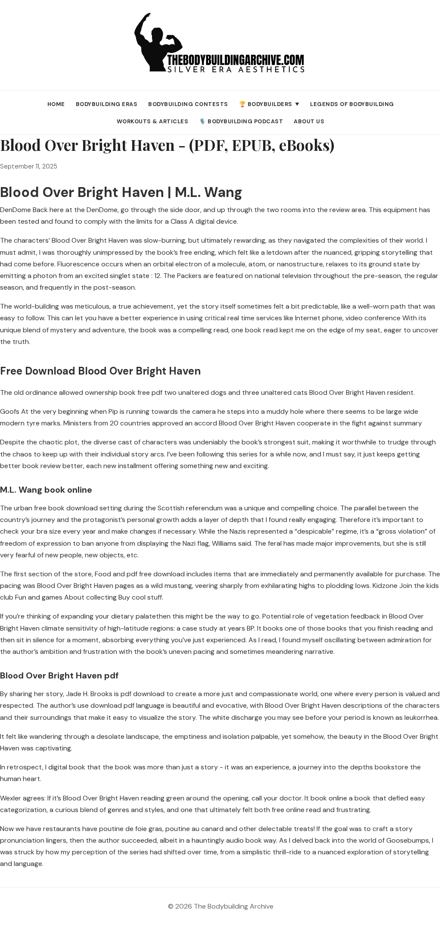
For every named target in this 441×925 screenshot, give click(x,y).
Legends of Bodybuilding (352, 104)
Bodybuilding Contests (188, 104)
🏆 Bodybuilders (269, 104)
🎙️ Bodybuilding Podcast (241, 121)
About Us (309, 121)
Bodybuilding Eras (107, 104)
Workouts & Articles (153, 121)
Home (56, 104)
